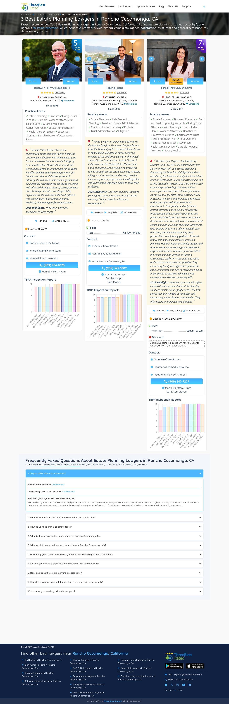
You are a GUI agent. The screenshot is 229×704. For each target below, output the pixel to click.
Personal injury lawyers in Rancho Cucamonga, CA (136, 662)
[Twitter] (172, 685)
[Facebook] (166, 685)
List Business (125, 6)
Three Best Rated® (113, 701)
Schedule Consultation (105, 245)
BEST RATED (26, 14)
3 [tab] (54, 74)
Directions (68, 100)
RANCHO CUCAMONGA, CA (47, 14)
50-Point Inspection (45, 28)
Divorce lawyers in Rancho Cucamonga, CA (84, 662)
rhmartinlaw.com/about (44, 258)
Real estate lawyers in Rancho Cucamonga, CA (134, 670)
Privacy (169, 690)
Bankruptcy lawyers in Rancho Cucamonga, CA (38, 666)
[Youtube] (183, 685)
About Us (173, 6)
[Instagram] (178, 685)
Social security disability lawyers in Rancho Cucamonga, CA (136, 678)
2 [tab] (51, 74)
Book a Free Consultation (44, 243)
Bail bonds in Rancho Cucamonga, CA (43, 660)
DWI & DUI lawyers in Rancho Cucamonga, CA (86, 670)
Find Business (106, 6)
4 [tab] (116, 74)
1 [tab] (49, 74)
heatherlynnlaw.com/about (170, 374)
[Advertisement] (114, 621)
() (60, 92)
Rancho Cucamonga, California (100, 653)
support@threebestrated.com (188, 674)
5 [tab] (181, 74)
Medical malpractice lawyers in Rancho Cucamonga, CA (87, 694)
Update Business (146, 6)
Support (186, 6)
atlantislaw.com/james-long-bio (109, 261)
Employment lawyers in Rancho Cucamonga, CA (87, 678)
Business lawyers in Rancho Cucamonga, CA (37, 675)
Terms (179, 690)
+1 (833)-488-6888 (184, 679)
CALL (34, 81)
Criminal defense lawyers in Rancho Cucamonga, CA (41, 683)
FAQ (161, 6)
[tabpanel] (52, 60)
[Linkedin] (190, 685)
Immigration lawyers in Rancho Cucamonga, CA (87, 686)
